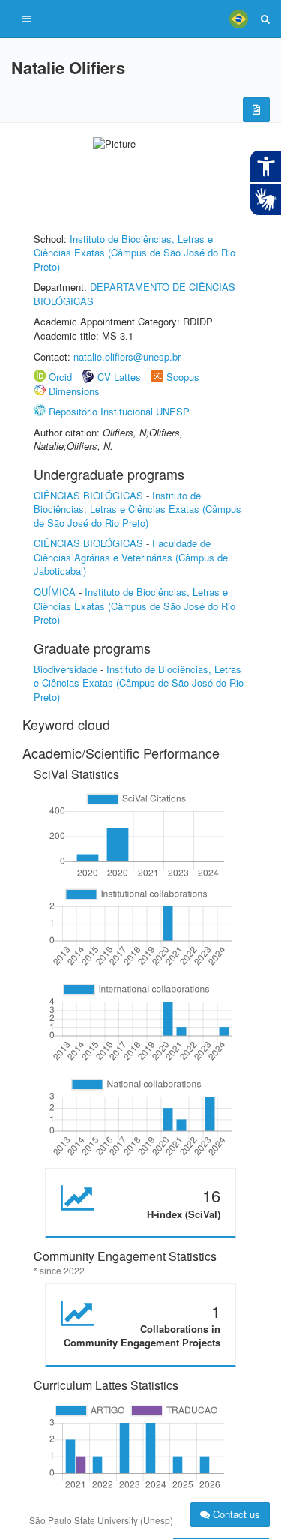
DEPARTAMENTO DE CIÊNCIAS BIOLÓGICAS (134, 294)
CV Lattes (119, 377)
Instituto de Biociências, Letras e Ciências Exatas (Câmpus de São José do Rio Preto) (134, 253)
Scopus (182, 377)
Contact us (235, 1514)
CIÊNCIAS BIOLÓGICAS (88, 495)
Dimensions (74, 391)
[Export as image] (256, 109)
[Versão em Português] (238, 18)
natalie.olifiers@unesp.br (127, 356)
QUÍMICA (55, 592)
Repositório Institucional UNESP (119, 411)
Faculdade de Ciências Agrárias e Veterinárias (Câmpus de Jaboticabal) (131, 557)
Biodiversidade (65, 669)
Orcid (60, 377)
